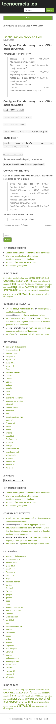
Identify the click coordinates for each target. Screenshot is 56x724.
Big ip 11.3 (10, 356)
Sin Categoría (11, 439)
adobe (10, 278)
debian (8, 280)
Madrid (40, 284)
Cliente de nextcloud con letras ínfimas (22, 255)
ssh (35, 290)
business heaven (13, 372)
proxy (6, 290)
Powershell (10, 423)
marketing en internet (14, 397)
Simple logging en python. (16, 265)
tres (16, 225)
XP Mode (9, 467)
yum (11, 296)
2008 (5, 278)
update (44, 290)
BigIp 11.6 (10, 365)
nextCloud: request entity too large (20, 259)
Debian (8, 381)
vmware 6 (10, 464)
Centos (9, 375)
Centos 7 (9, 378)
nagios (16, 286)
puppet (14, 290)
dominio (16, 281)
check (47, 278)
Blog (7, 369)
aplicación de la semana (16, 346)
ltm (36, 283)
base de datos (12, 353)
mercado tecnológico (14, 400)
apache (15, 278)
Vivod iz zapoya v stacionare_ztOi (20, 308)
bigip (26, 278)
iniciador (45, 281)
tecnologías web (12, 451)
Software (24, 225)
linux (26, 283)
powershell (43, 286)
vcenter (12, 294)
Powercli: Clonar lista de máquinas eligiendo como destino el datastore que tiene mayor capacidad (28, 321)
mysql (9, 287)
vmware (24, 293)
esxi (26, 280)
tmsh (39, 290)
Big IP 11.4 (10, 359)
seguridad (10, 436)
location (31, 284)
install (13, 283)
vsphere (40, 294)
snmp (31, 289)
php (7, 413)
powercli (29, 287)
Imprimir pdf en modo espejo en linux (21, 262)
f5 (31, 280)
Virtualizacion (11, 455)
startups (9, 445)
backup (21, 278)
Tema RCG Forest (41, 718)
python (8, 429)
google (35, 281)
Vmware (9, 458)
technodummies (12, 448)
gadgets (9, 385)
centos (32, 277)
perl (23, 287)
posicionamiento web (14, 416)
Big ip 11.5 (10, 362)
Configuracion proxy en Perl (22, 37)
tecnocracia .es (19, 3)
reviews (9, 432)
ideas (39, 281)
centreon (40, 277)
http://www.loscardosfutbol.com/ (19, 318)
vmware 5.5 (10, 461)
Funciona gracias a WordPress (20, 718)
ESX (21, 280)
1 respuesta (48, 225)
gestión (9, 388)
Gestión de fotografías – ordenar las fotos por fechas (28, 252)
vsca (33, 294)
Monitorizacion (12, 407)
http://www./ (11, 334)
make (45, 284)
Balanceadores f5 (13, 350)
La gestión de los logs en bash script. (34, 334)
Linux (8, 394)
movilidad (10, 410)
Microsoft (9, 404)
